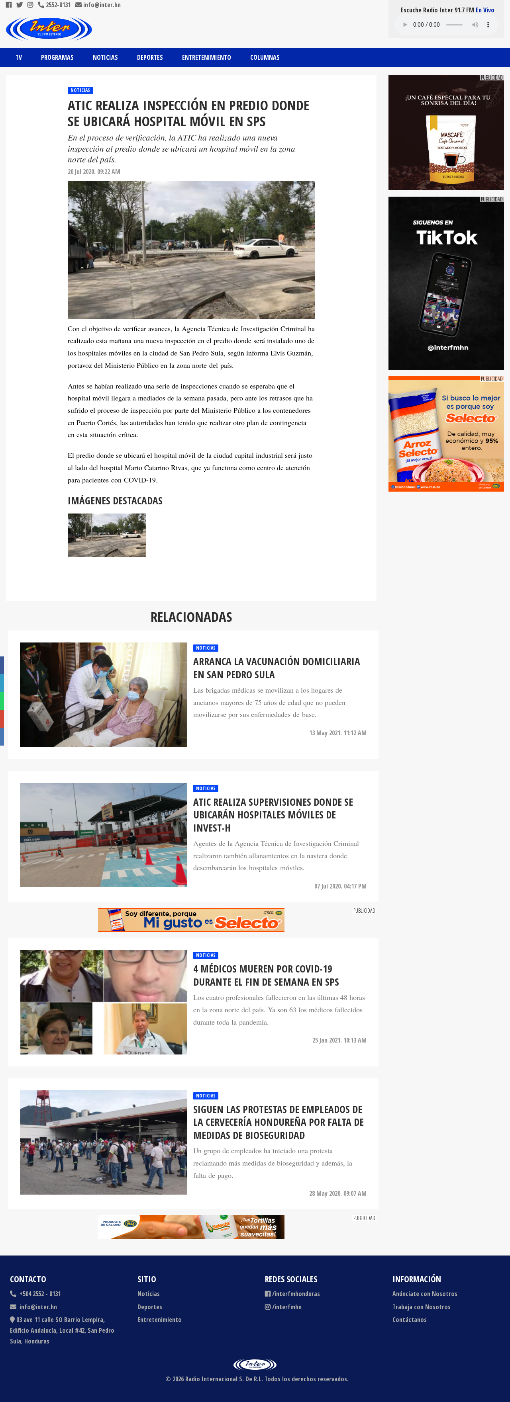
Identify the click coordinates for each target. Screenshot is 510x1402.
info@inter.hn (102, 4)
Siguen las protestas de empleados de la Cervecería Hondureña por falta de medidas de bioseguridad (278, 1122)
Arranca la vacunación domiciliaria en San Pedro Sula (276, 668)
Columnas (265, 57)
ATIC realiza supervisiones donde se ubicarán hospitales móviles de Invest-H (273, 814)
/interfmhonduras (296, 1293)
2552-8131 (57, 4)
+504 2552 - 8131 (39, 1293)
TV (19, 57)
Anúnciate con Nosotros (424, 1293)
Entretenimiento (206, 57)
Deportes (150, 57)
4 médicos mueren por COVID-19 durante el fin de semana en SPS (266, 975)
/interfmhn (287, 1306)
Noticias (105, 57)
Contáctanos (409, 1319)
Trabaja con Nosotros (421, 1306)
